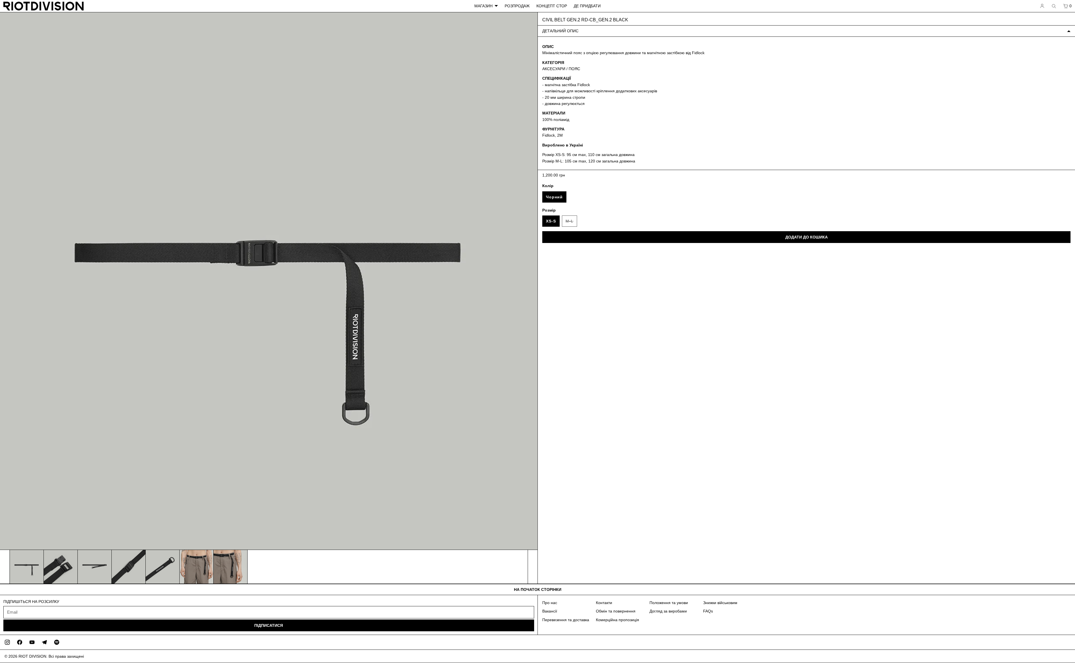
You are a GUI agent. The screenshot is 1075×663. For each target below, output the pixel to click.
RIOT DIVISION (32, 656)
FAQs (708, 611)
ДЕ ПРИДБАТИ (587, 6)
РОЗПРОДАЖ (517, 6)
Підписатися (268, 625)
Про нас (549, 602)
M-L (571, 223)
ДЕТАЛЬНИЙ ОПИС (560, 31)
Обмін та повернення (615, 611)
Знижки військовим (720, 602)
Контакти (604, 602)
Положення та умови (668, 602)
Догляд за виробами (668, 611)
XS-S (551, 221)
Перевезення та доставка (565, 620)
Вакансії (549, 611)
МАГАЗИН (483, 6)
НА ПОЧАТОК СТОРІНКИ (537, 589)
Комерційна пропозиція (617, 620)
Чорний (554, 197)
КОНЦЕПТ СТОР (551, 6)
